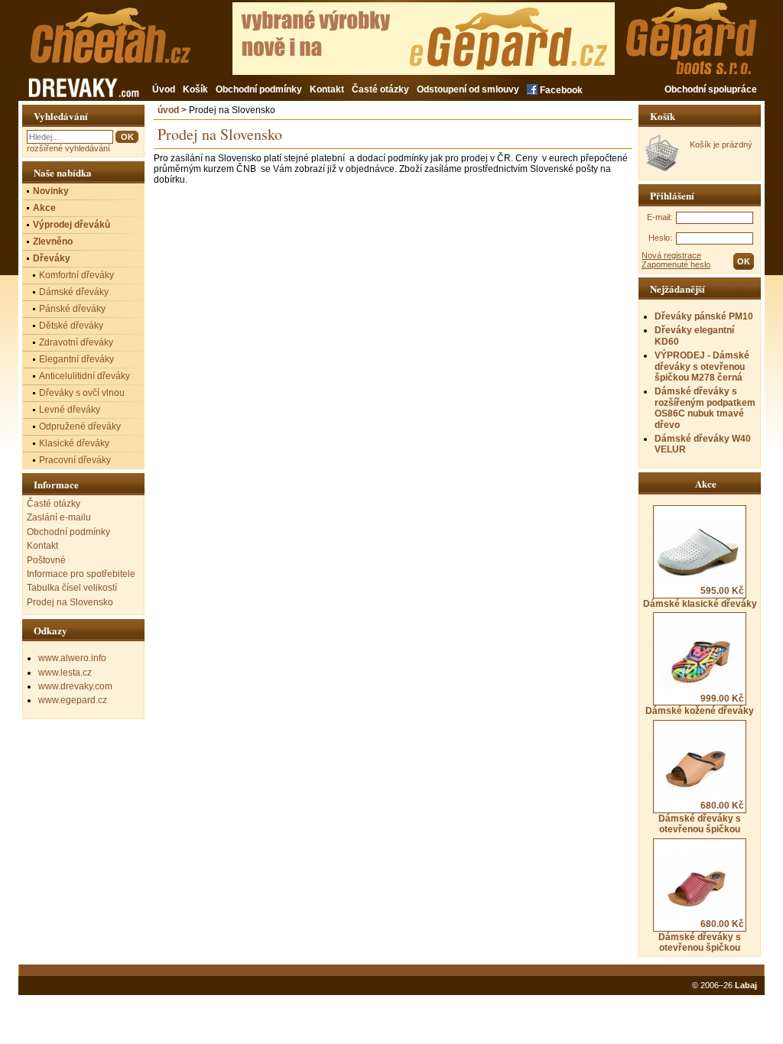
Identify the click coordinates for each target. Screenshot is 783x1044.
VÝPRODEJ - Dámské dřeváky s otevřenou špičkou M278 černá (702, 366)
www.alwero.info (72, 658)
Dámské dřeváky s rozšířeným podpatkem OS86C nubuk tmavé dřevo (705, 408)
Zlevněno (53, 241)
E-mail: (659, 217)
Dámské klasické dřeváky (700, 596)
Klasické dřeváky (74, 443)
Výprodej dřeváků (71, 224)
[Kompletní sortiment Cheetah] (135, 44)
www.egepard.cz (72, 700)
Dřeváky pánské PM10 (704, 316)
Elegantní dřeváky (76, 359)
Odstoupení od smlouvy (468, 89)
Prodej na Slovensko (70, 602)
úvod (168, 110)
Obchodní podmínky (259, 89)
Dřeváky (51, 258)
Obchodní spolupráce (710, 89)
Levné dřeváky (69, 409)
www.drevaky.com (75, 686)
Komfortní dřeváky (76, 275)
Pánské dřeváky (72, 308)
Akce (44, 207)
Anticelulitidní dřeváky (84, 376)
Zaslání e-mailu (59, 517)
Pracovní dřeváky (75, 460)
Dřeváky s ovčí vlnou (82, 392)
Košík (195, 89)
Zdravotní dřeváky (76, 342)
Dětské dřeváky (71, 325)
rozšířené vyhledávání (68, 148)
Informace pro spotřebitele (81, 574)
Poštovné (46, 560)
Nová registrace (671, 255)
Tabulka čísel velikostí (72, 587)
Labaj (746, 985)
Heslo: (660, 237)
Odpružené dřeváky (80, 426)
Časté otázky (380, 89)
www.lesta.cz (65, 672)
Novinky (51, 191)
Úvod (163, 89)
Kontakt (327, 89)
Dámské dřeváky (74, 292)
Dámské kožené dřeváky (699, 704)
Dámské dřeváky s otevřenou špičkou (701, 817)
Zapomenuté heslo (676, 264)
